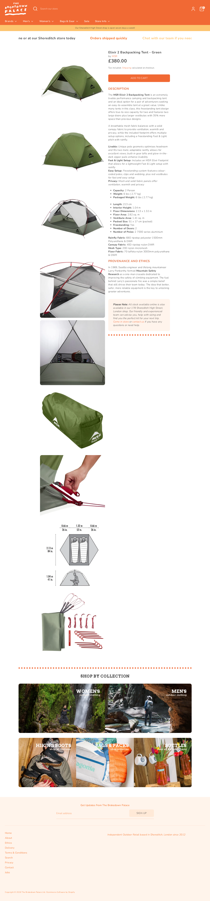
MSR (114, 56)
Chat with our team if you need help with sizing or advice (149, 38)
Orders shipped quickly (69, 38)
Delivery (9, 847)
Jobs (7, 872)
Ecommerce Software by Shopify (60, 892)
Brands (9, 21)
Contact (9, 867)
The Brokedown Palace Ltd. (33, 892)
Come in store (121, 321)
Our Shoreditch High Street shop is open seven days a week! (105, 27)
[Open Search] (35, 8)
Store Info (101, 21)
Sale (86, 21)
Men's (27, 21)
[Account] (193, 9)
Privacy (9, 862)
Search (9, 857)
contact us (138, 321)
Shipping (126, 67)
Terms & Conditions (16, 852)
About (8, 838)
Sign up (141, 813)
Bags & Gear (67, 21)
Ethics (8, 842)
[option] (105, 28)
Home (8, 833)
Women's (45, 21)
